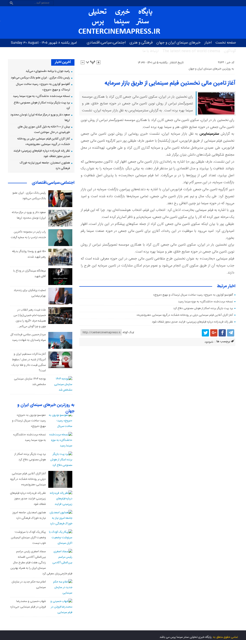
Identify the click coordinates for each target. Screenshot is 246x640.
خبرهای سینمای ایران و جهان (178, 43)
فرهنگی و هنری (141, 43)
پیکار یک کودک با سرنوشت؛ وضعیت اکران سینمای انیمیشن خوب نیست (28, 537)
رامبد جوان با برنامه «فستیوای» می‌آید (48, 71)
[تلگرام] (230, 332)
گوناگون (230, 51)
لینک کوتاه (128, 332)
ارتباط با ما (150, 51)
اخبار (208, 43)
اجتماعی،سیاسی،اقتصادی (106, 43)
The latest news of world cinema (191, 51)
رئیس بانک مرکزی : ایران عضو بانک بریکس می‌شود (40, 77)
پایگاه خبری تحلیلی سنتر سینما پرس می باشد (186, 637)
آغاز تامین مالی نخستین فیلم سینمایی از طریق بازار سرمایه (170, 83)
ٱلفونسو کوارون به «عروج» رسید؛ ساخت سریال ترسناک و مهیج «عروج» (193, 294)
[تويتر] (205, 332)
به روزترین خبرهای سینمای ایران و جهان (211, 68)
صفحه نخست (225, 43)
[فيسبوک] (222, 332)
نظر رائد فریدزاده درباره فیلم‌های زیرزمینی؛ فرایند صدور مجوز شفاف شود (192, 321)
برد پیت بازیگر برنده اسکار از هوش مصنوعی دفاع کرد (203, 308)
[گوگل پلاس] (213, 332)
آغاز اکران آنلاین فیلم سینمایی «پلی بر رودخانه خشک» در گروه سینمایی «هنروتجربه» (184, 315)
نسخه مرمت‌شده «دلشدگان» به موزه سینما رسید (205, 301)
